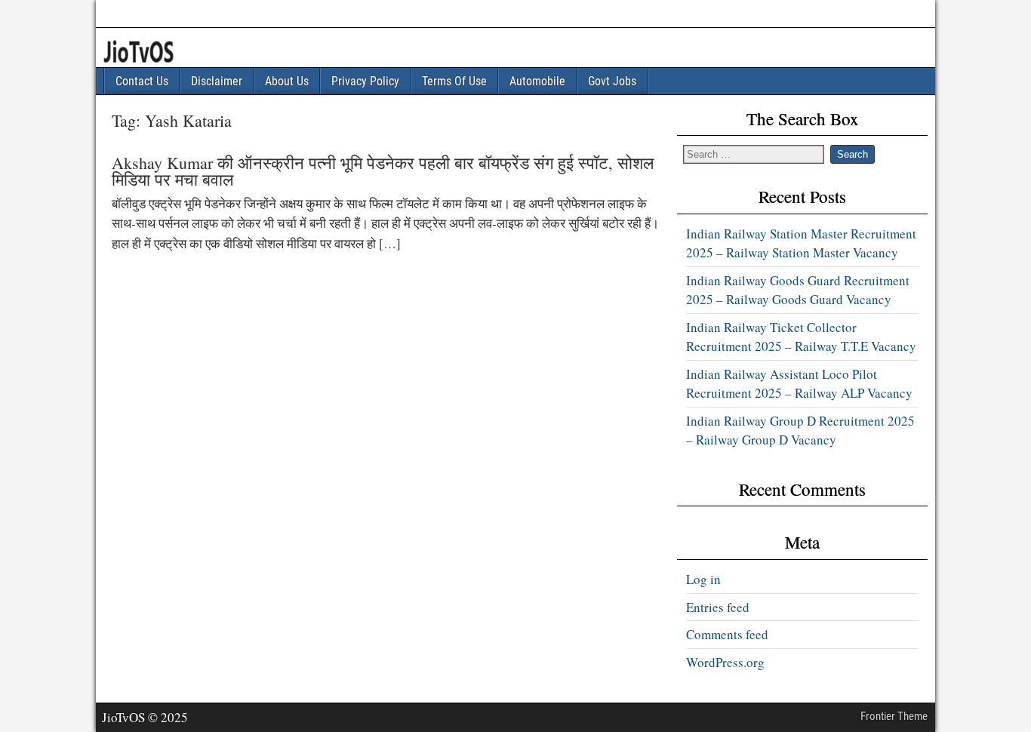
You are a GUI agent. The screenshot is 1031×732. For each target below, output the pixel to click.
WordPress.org (725, 662)
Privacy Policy (365, 81)
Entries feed (717, 607)
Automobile (537, 81)
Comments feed (727, 634)
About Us (287, 81)
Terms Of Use (454, 81)
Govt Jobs (612, 81)
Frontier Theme (894, 716)
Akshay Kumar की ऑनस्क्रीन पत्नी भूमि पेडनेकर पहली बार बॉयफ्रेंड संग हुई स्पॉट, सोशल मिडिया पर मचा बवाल (383, 171)
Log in (703, 579)
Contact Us (141, 81)
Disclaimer (216, 81)
